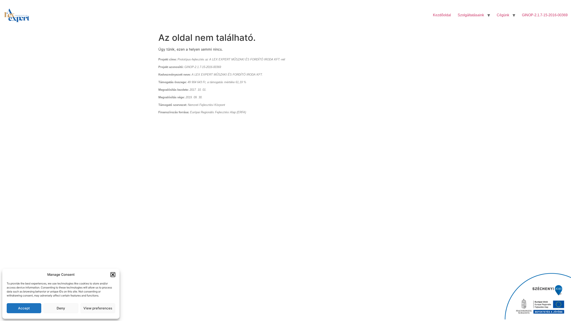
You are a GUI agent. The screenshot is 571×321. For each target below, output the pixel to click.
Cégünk (503, 15)
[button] (113, 274)
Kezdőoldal (442, 15)
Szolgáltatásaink (471, 15)
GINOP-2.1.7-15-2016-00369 (545, 15)
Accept (24, 308)
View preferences (97, 308)
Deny (61, 308)
